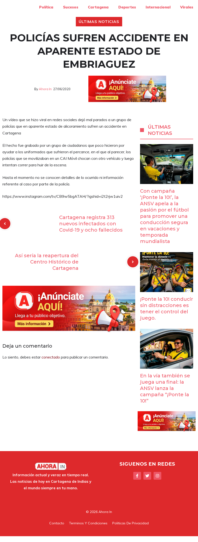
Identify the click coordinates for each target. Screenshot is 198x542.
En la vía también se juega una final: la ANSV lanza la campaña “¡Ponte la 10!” (165, 388)
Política (46, 7)
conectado (51, 357)
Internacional (158, 7)
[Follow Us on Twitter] (147, 476)
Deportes (127, 7)
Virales (186, 7)
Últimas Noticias (99, 21)
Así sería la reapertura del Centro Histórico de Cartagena (46, 262)
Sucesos (70, 7)
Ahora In (45, 89)
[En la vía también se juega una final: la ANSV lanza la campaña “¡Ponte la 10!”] (166, 365)
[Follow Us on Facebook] (137, 476)
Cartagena (98, 7)
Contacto (56, 523)
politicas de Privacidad (130, 523)
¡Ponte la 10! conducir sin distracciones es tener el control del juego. (166, 308)
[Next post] (133, 262)
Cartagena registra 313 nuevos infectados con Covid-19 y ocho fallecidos (91, 223)
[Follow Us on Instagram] (157, 476)
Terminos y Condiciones (88, 523)
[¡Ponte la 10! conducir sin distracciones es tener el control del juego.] (166, 288)
